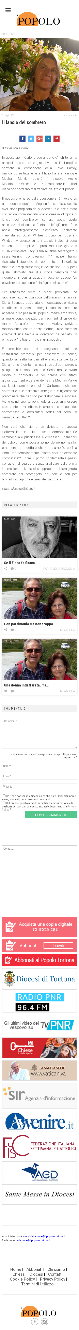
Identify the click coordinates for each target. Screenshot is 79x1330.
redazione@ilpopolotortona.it (33, 1240)
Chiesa (19, 1274)
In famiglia (67, 630)
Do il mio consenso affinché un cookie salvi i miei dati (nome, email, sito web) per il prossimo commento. (39, 797)
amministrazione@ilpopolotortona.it (44, 1236)
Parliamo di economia (59, 568)
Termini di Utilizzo (37, 1284)
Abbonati (34, 1269)
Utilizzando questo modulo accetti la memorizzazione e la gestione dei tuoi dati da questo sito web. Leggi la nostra (39, 806)
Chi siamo (56, 1269)
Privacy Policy (52, 1279)
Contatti (55, 1274)
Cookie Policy (22, 1279)
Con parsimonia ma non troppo (28, 624)
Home (15, 1269)
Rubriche (9, 33)
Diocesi (36, 1274)
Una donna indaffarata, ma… (26, 685)
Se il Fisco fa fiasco (19, 562)
